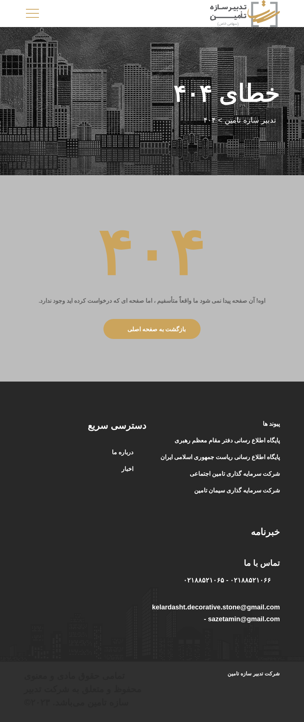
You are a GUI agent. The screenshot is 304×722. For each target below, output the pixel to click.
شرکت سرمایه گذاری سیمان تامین (237, 490)
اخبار (127, 469)
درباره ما (122, 452)
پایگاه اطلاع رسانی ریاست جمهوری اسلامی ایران (220, 457)
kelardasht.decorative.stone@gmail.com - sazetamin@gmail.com (216, 613)
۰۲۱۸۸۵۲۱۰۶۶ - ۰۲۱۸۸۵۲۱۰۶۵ (227, 580)
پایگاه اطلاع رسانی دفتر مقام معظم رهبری (227, 440)
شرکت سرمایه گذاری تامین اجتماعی (235, 473)
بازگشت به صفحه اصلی (157, 329)
